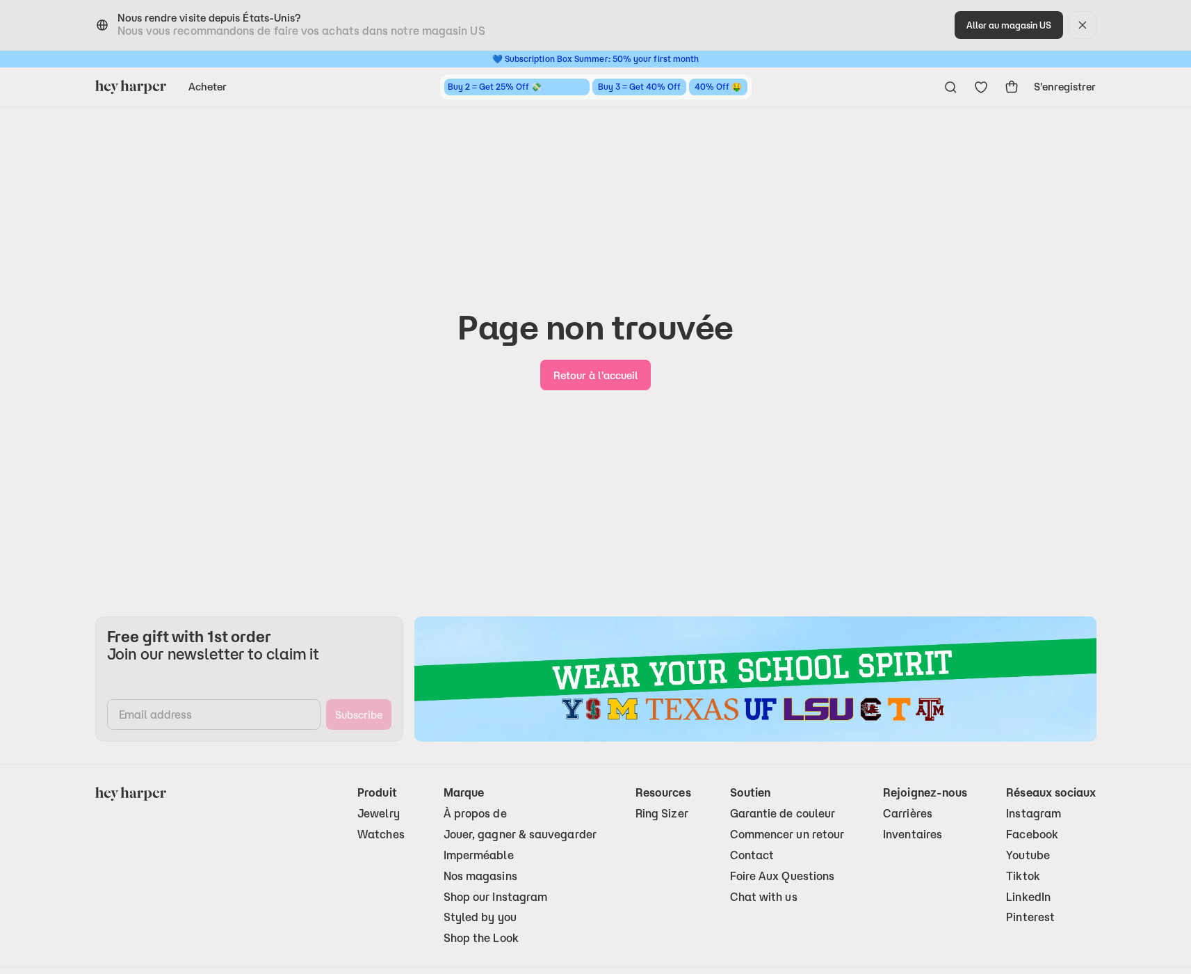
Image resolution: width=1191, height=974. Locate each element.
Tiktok (1022, 876)
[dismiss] (1082, 25)
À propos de (475, 814)
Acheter (207, 87)
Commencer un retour (787, 834)
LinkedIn (1028, 897)
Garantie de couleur (783, 814)
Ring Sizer (661, 814)
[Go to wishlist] (981, 87)
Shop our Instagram (495, 897)
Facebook (1032, 834)
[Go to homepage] (130, 87)
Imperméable (479, 855)
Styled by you (480, 917)
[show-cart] (1011, 87)
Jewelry (378, 814)
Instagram (1033, 814)
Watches (381, 834)
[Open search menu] (950, 87)
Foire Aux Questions (782, 876)
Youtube (1028, 855)
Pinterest (1030, 917)
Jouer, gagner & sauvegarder (520, 834)
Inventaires (912, 834)
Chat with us (763, 897)
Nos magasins (480, 876)
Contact (752, 855)
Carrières (907, 814)
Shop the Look (481, 938)
